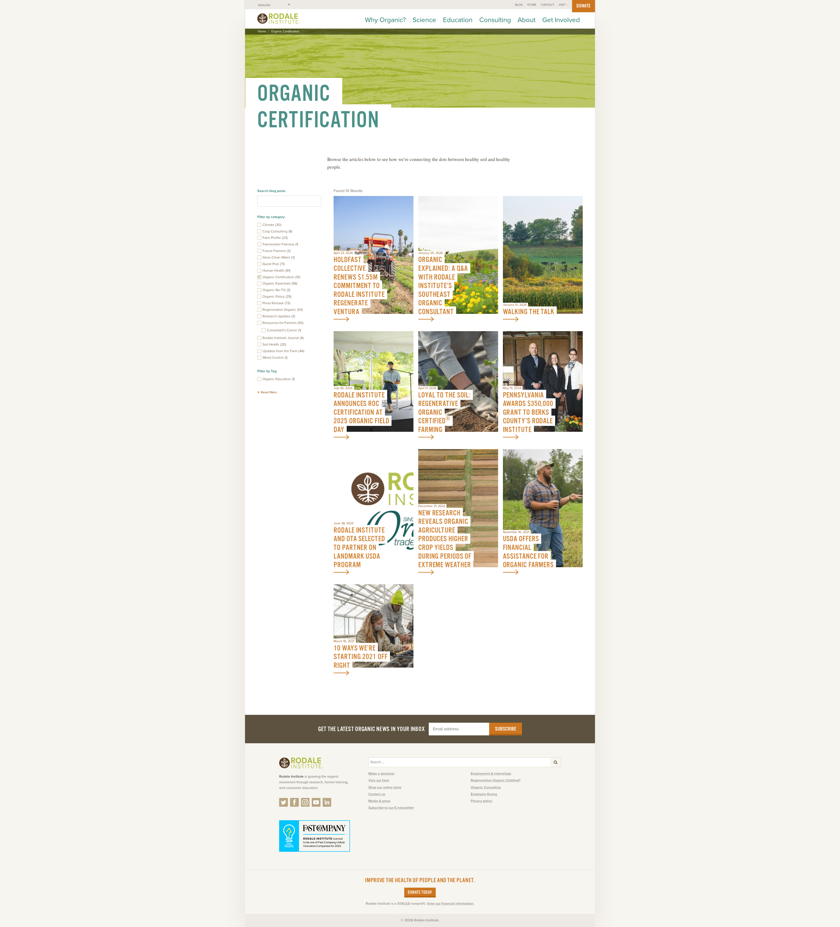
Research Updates (278, 316)
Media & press (379, 801)
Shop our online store (384, 787)
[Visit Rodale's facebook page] (294, 802)
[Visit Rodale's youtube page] (316, 802)
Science (424, 20)
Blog (519, 5)
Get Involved (561, 20)
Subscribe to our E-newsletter (391, 808)
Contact (547, 5)
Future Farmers (276, 251)
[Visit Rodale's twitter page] (283, 802)
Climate (271, 225)
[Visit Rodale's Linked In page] (327, 802)
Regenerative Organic (282, 310)
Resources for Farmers (282, 323)
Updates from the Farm (283, 351)
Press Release (276, 303)
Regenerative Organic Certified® (496, 780)
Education (457, 20)
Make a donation (381, 773)
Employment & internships (491, 773)
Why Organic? (385, 20)
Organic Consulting (486, 787)
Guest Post (273, 264)
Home (262, 31)
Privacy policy (481, 801)
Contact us (376, 794)
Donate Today (420, 892)
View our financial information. (450, 903)
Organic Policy (276, 296)
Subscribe (505, 729)
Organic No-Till (276, 290)
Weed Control (274, 357)
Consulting (495, 20)
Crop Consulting (277, 231)
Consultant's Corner (284, 330)
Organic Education (278, 379)
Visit (562, 5)
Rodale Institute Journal (283, 338)
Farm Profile (275, 238)
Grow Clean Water (278, 257)
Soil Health (274, 344)
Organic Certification (281, 277)
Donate (583, 6)
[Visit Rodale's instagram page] (305, 802)
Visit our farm (378, 780)
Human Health (276, 270)
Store (531, 5)
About (527, 20)
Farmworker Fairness (280, 244)
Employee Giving (484, 794)
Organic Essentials (279, 283)
